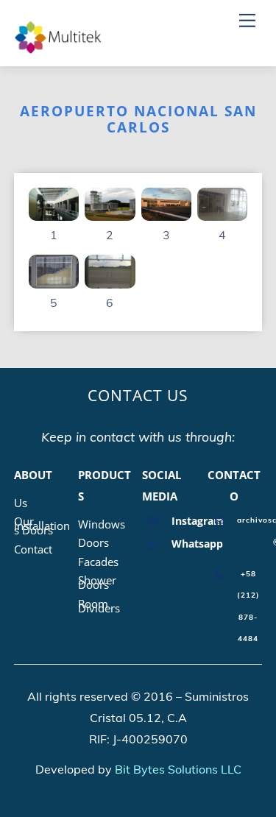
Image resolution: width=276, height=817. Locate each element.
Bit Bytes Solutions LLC (178, 769)
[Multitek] (58, 48)
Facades (98, 561)
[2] (110, 210)
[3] (166, 210)
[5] (54, 277)
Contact (33, 549)
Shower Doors (97, 582)
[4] (222, 210)
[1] (54, 210)
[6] (110, 277)
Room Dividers (99, 605)
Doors (93, 542)
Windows (101, 524)
